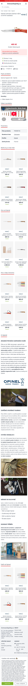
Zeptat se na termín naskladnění (10, 53)
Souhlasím (7, 683)
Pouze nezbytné (20, 683)
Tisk (3, 69)
